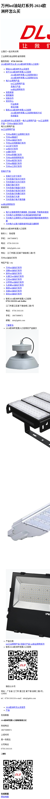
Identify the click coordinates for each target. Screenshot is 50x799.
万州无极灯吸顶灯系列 (15, 191)
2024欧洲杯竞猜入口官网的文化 (24, 78)
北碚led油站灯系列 (14, 291)
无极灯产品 (15, 87)
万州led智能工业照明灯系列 (17, 134)
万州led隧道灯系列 (14, 163)
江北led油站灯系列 (14, 279)
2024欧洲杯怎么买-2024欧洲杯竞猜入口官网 (19, 64)
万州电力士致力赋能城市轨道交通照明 (22, 224)
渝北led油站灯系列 (14, 294)
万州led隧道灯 (12, 137)
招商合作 (10, 98)
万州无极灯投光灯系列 (15, 179)
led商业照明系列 (18, 89)
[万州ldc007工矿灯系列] (22, 372)
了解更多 (10, 325)
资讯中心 (10, 101)
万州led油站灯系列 (15, 124)
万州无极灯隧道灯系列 (15, 188)
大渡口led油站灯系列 (15, 276)
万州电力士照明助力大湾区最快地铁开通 (23, 215)
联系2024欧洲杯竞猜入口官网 (18, 110)
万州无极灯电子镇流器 (15, 199)
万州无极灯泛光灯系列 (15, 182)
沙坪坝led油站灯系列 (15, 282)
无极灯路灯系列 (12, 185)
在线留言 (14, 116)
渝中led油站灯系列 (14, 273)
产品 (8, 710)
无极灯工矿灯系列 (13, 176)
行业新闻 (14, 104)
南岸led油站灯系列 (14, 288)
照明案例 (10, 95)
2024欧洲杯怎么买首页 (10, 121)
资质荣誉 (10, 92)
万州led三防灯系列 (14, 166)
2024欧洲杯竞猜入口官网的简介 (24, 75)
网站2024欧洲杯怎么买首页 (17, 69)
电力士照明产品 (12, 81)
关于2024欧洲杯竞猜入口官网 (18, 72)
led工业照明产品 (18, 84)
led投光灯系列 (12, 149)
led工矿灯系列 (12, 146)
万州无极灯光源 (12, 197)
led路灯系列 (11, 152)
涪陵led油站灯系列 (14, 270)
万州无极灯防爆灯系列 (15, 194)
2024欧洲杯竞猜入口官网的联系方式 (26, 113)
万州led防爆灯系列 (14, 155)
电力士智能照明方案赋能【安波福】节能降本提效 (27, 212)
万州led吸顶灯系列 (14, 161)
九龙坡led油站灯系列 (15, 285)
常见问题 (14, 107)
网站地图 (5, 797)
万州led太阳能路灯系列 (16, 143)
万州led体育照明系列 (15, 158)
